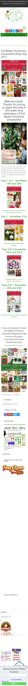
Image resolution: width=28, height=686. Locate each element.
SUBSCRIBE (6, 454)
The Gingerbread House (11, 279)
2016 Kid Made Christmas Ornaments (14, 345)
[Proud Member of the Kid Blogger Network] (6, 661)
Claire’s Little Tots (16, 281)
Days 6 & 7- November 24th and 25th (14, 286)
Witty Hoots (19, 212)
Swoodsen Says (5, 315)
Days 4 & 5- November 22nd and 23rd (14, 251)
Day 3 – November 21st (14, 216)
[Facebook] (5, 414)
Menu (3, 34)
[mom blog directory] (6, 635)
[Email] (18, 414)
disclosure (13, 5)
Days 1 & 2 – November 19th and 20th (14, 182)
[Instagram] (11, 414)
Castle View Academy (9, 243)
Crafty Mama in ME (7, 210)
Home (2, 45)
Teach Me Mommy (10, 212)
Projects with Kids (15, 315)
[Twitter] (15, 414)
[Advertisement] (14, 533)
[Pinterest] (8, 414)
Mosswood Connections (19, 210)
